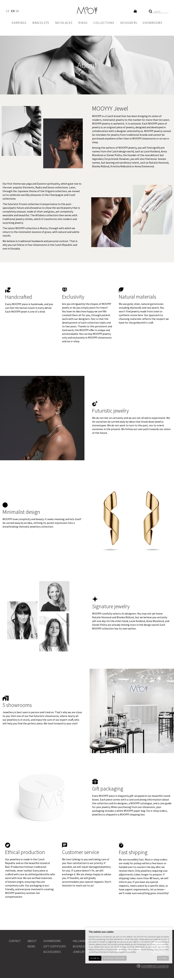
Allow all (95, 958)
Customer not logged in (155, 965)
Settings (163, 958)
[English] (13, 11)
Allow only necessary (114, 958)
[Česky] (7, 11)
